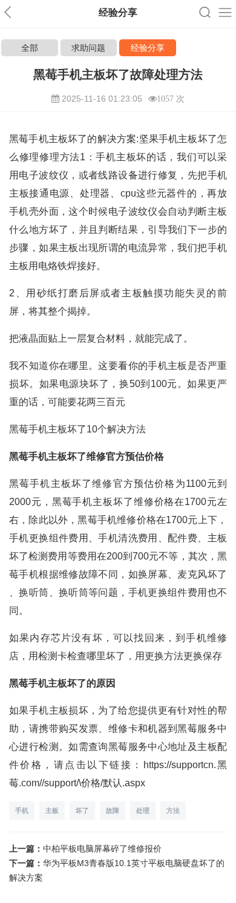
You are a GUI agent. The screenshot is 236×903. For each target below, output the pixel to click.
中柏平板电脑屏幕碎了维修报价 (102, 848)
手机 (21, 810)
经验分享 (148, 48)
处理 (142, 810)
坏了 (82, 810)
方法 (173, 810)
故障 (112, 810)
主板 (52, 810)
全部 (29, 48)
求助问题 (88, 48)
